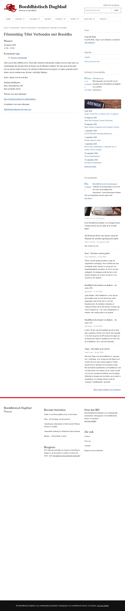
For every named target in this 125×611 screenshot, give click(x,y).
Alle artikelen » (89, 42)
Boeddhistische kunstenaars (105, 183)
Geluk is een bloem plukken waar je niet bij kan (60, 414)
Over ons (87, 441)
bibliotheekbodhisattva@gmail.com (17, 109)
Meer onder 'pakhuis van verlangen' (107, 389)
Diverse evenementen (28, 28)
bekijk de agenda (90, 166)
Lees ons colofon (90, 421)
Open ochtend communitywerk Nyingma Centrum (101, 127)
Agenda (87, 57)
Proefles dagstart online (92, 140)
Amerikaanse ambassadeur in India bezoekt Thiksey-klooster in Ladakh (62, 425)
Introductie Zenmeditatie (93, 162)
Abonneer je (98, 78)
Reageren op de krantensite (93, 450)
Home (6, 28)
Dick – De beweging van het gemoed (57, 419)
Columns (87, 445)
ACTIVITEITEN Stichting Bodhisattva (98, 133)
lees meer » (88, 198)
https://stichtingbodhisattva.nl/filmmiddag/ (20, 99)
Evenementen (14, 28)
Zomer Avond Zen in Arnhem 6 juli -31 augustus (101, 114)
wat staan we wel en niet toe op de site (66, 455)
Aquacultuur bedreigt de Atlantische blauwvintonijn (62, 431)
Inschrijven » (97, 89)
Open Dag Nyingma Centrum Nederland (98, 120)
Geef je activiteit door (92, 61)
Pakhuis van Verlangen (95, 218)
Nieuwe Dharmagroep (92, 156)
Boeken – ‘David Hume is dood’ (55, 436)
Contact (87, 436)
